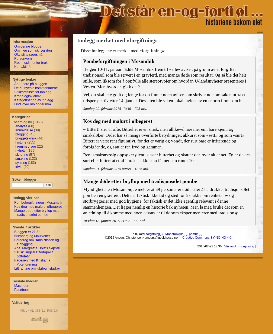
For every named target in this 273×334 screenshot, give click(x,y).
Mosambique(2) (176, 234)
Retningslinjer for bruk (31, 62)
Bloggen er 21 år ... (29, 232)
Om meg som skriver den (33, 50)
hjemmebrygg (25, 146)
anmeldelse (24, 130)
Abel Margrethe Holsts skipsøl (37, 248)
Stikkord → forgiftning (239, 246)
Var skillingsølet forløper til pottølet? (34, 254)
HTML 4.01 (26, 310)
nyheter (21, 150)
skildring (21, 154)
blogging (22, 134)
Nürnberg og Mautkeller (32, 236)
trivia (19, 166)
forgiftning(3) (155, 234)
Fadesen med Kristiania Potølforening (32, 262)
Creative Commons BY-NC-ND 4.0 (206, 237)
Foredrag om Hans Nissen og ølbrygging (37, 242)
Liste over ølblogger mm (33, 104)
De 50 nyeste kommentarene (36, 88)
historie (20, 142)
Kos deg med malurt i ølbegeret (38, 206)
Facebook (22, 290)
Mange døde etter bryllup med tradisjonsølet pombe (37, 212)
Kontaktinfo (23, 66)
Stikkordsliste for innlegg (33, 92)
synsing (21, 162)
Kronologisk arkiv (28, 96)
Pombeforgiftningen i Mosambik (38, 202)
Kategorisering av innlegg (34, 100)
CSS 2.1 (40, 310)
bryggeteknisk (25, 138)
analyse (21, 126)
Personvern (23, 58)
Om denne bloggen (29, 46)
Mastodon (22, 286)
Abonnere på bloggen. (31, 84)
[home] (181, 24)
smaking (21, 158)
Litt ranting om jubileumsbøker (37, 268)
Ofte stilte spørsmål (29, 54)
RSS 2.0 (52, 310)
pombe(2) (195, 234)
